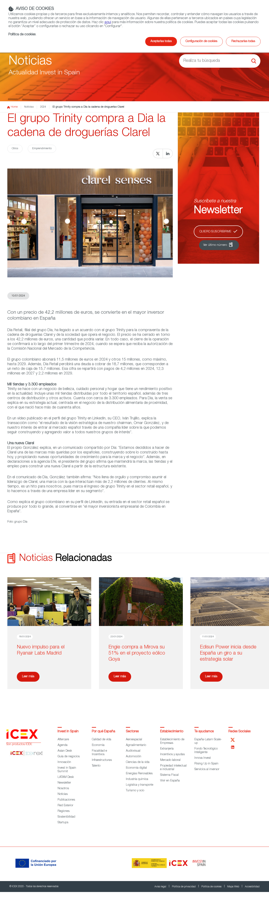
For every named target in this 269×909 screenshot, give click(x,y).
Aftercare (63, 739)
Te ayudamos (204, 731)
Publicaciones (66, 799)
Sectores (132, 731)
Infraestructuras (102, 760)
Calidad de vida (101, 739)
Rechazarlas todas (243, 41)
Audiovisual (133, 751)
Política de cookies (211, 886)
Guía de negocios (69, 756)
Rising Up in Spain (206, 763)
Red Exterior (65, 805)
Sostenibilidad (66, 816)
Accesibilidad (252, 886)
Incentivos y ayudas (172, 754)
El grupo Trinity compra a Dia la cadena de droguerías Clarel (88, 107)
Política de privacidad (184, 886)
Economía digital (136, 768)
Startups (63, 822)
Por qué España (103, 731)
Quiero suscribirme (215, 231)
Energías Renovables (139, 773)
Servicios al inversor (206, 769)
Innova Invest (202, 758)
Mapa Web (233, 886)
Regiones (64, 811)
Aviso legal (160, 886)
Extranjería (167, 748)
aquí (107, 22)
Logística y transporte (139, 785)
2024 (43, 107)
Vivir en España (170, 780)
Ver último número (215, 245)
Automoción (133, 756)
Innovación (64, 762)
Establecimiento (171, 731)
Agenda (62, 745)
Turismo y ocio (135, 790)
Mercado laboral (170, 760)
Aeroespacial (134, 739)
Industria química (137, 779)
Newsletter (64, 782)
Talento (96, 765)
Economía (98, 745)
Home (14, 107)
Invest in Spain (68, 731)
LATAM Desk (66, 777)
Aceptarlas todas (161, 41)
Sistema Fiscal (169, 775)
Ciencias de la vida (137, 762)
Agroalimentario (136, 745)
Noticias (29, 107)
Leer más (28, 676)
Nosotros (63, 788)
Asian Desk (65, 751)
